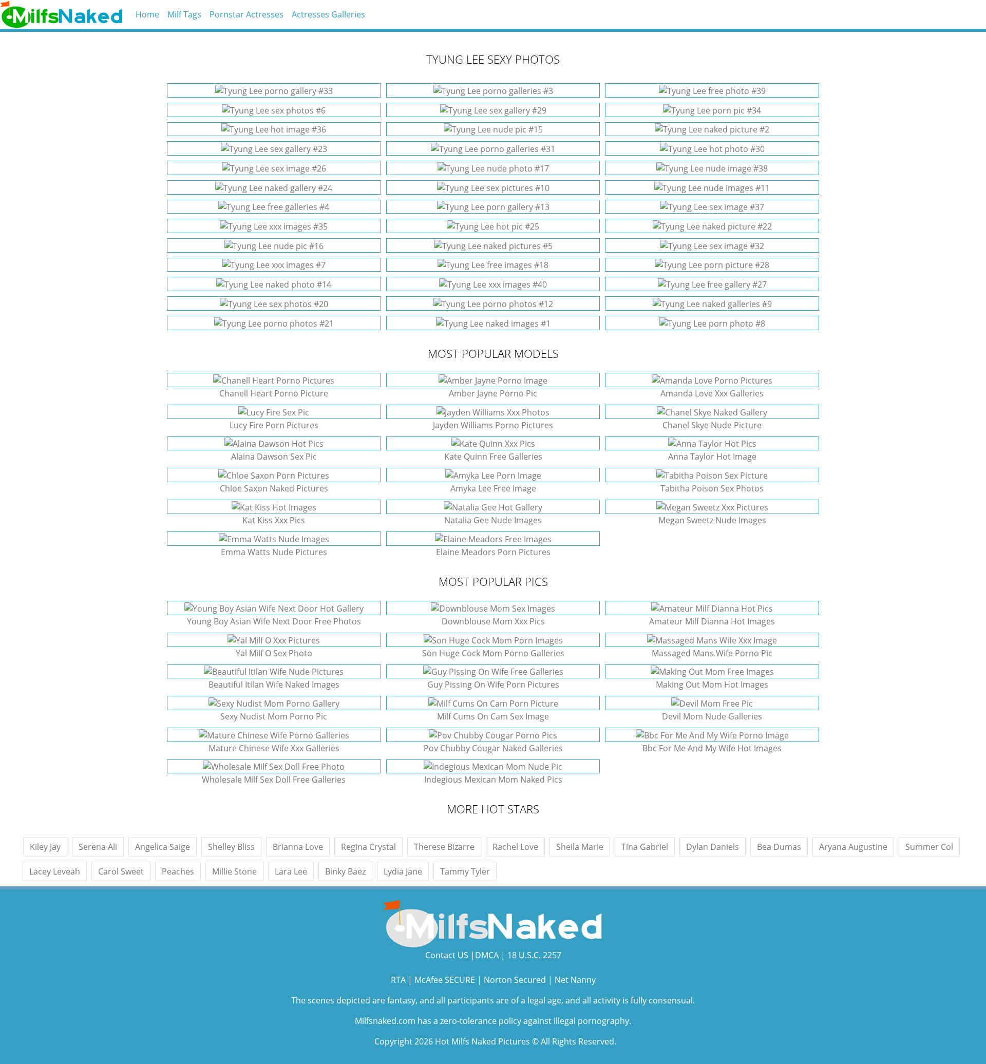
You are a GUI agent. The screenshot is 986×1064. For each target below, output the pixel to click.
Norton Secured (515, 979)
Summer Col (929, 846)
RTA (398, 979)
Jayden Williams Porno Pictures (493, 425)
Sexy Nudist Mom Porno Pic (273, 716)
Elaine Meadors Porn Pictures (493, 552)
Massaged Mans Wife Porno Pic (712, 653)
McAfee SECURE (444, 979)
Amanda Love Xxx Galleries (712, 393)
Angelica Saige (162, 846)
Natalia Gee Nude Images (493, 520)
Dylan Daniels (712, 846)
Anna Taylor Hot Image (712, 456)
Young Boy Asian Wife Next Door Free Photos (274, 621)
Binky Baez (345, 871)
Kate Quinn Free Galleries (493, 456)
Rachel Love (515, 846)
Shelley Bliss (231, 846)
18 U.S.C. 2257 (534, 955)
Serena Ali (98, 846)
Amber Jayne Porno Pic (493, 393)
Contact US (446, 955)
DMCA (487, 955)
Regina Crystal (368, 846)
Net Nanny (575, 979)
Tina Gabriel (644, 846)
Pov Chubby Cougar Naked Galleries (493, 748)
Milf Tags (184, 14)
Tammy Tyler (465, 871)
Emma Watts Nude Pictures (274, 552)
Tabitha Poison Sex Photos (712, 488)
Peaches (178, 871)
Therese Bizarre (444, 846)
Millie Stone (234, 871)
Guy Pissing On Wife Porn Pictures (493, 684)
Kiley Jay (45, 846)
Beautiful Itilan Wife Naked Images (273, 684)
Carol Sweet (121, 871)
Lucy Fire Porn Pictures (274, 425)
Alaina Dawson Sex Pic (274, 456)
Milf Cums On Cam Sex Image (493, 716)
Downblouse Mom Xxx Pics (493, 621)
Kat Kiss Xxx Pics (273, 520)
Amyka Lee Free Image (493, 488)
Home (147, 14)
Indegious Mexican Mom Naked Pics (493, 779)
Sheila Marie (579, 846)
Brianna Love (298, 846)
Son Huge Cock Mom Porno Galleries (493, 653)
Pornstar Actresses (246, 14)
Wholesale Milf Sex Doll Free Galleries (274, 779)
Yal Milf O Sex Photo (274, 653)
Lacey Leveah (54, 871)
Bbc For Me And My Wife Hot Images (712, 748)
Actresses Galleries (328, 14)
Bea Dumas (779, 846)
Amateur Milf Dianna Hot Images (712, 621)
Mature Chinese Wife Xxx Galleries (273, 748)
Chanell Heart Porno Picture (273, 393)
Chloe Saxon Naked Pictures (274, 488)
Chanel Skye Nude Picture (712, 425)
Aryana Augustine (853, 846)
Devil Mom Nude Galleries (712, 716)
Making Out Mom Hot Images (712, 684)
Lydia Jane (403, 871)
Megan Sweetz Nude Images (712, 520)
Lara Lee (291, 871)
